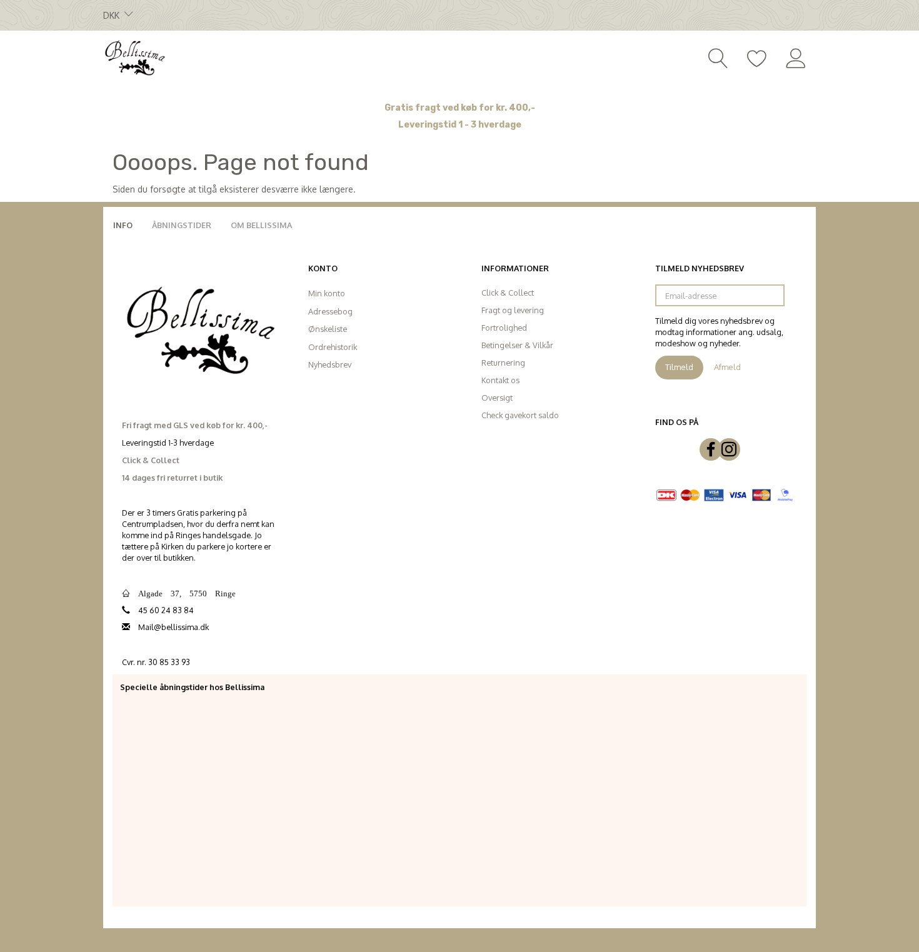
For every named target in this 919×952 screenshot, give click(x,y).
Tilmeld (679, 367)
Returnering (503, 363)
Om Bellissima (261, 225)
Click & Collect (507, 293)
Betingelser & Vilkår (517, 345)
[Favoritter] (757, 57)
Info (123, 225)
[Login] (796, 57)
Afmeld (727, 367)
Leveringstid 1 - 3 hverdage (459, 124)
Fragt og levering (512, 310)
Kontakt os (500, 380)
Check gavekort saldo (520, 415)
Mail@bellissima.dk (173, 627)
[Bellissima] (134, 57)
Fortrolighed (504, 328)
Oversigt (497, 398)
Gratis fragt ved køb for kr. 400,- (459, 108)
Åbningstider (181, 225)
